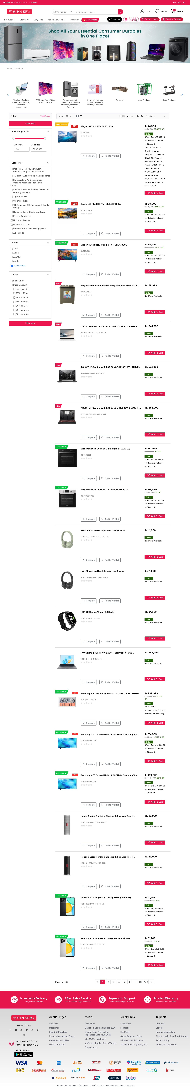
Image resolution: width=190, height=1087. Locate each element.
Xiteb (131, 1085)
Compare (90, 156)
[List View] (81, 116)
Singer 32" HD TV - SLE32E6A (97, 126)
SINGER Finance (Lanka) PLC (133, 1044)
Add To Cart (156, 193)
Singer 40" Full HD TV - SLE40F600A (101, 204)
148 (140, 982)
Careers (33, 2)
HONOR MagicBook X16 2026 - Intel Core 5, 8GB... (107, 652)
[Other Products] (169, 91)
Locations (124, 1028)
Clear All (45, 116)
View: (61, 116)
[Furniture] (120, 91)
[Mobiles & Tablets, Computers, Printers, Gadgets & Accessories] (21, 94)
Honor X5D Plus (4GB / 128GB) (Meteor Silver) (105, 938)
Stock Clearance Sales (131, 1036)
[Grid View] (77, 116)
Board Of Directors (58, 1032)
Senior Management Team (61, 1036)
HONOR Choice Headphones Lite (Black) (102, 571)
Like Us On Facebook (95, 1039)
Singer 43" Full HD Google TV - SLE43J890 (104, 244)
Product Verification (165, 1032)
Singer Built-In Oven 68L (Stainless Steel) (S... (105, 489)
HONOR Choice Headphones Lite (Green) (103, 530)
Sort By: (140, 116)
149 (146, 982)
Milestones (54, 1028)
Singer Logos (91, 1047)
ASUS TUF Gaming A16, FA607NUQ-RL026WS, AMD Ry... (111, 408)
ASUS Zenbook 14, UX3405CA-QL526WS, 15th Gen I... (110, 326)
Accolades (90, 1023)
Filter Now (30, 123)
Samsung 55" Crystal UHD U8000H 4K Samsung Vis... (110, 734)
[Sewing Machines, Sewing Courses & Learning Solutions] (95, 93)
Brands (23, 20)
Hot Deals (125, 1032)
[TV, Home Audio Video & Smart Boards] (45, 92)
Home (10, 68)
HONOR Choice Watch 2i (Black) (97, 612)
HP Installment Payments (131, 1040)
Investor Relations (57, 1044)
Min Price (18, 145)
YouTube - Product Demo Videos (100, 1043)
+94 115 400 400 (19, 2)
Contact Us (125, 1023)
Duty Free (38, 20)
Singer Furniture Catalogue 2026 (100, 1028)
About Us (53, 1023)
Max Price (35, 145)
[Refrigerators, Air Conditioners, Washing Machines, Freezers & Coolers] (70, 94)
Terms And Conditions (166, 1044)
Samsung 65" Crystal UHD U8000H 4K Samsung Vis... (110, 775)
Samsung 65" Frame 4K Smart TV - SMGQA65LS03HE (110, 693)
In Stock (129, 116)
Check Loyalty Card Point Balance (172, 1036)
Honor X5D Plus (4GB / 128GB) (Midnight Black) (106, 897)
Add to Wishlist (111, 156)
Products (8, 20)
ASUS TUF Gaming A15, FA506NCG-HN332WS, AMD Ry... (111, 367)
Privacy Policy (162, 1040)
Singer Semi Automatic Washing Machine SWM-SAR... (110, 285)
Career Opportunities (59, 1040)
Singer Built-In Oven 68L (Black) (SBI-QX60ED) (105, 448)
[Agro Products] (144, 91)
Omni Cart (74, 20)
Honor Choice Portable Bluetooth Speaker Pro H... (108, 816)
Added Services (55, 20)
